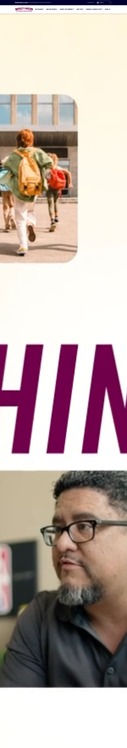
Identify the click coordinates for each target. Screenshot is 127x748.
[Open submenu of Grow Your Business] (57, 9)
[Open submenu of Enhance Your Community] (73, 9)
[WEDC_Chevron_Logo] (24, 7)
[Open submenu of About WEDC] (83, 9)
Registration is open (21, 2)
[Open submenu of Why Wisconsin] (43, 9)
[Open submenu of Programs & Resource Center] (102, 9)
